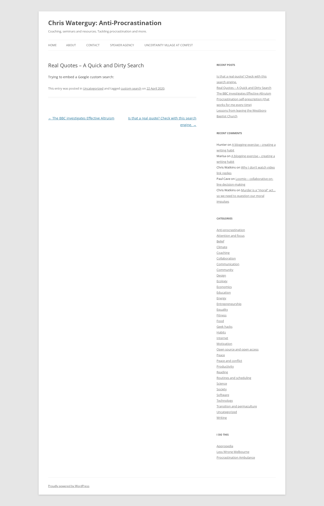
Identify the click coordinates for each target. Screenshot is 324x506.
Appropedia (225, 446)
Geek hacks (224, 326)
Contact (93, 45)
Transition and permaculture (237, 406)
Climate (222, 247)
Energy (221, 298)
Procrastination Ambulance (236, 457)
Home (52, 45)
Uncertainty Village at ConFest (168, 45)
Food (220, 321)
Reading (222, 372)
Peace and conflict (229, 361)
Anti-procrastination (231, 230)
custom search (131, 88)
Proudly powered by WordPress (68, 486)
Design (221, 275)
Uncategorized (93, 88)
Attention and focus (231, 235)
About (71, 45)
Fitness (222, 315)
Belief (220, 241)
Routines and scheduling (234, 378)
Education (224, 292)
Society (222, 389)
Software (223, 395)
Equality (222, 309)
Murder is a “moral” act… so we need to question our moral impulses (246, 196)
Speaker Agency (122, 45)
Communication (228, 264)
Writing (222, 417)
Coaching (223, 253)
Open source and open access (238, 349)
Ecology (222, 281)
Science (222, 383)
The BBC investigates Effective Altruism (81, 118)
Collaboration (226, 258)
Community (225, 270)
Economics (224, 287)
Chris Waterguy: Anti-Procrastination (105, 22)
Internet (222, 338)
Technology (225, 400)
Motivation (224, 344)
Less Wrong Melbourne (233, 452)
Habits (221, 332)
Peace (221, 355)
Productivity (225, 366)
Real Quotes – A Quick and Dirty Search (244, 88)
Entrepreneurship (229, 304)
